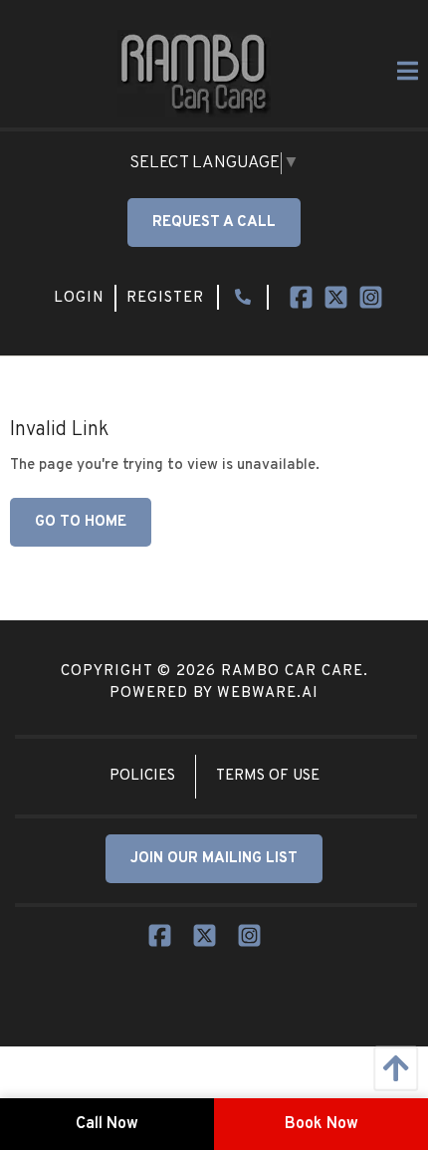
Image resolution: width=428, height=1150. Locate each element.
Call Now (107, 1124)
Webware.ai (268, 693)
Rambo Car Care (292, 671)
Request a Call (214, 222)
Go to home (80, 522)
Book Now (321, 1124)
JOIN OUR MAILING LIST (214, 858)
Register (165, 298)
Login (79, 298)
